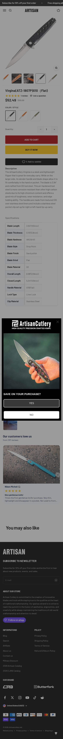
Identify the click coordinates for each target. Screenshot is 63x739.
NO (31, 415)
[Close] (57, 321)
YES (31, 403)
